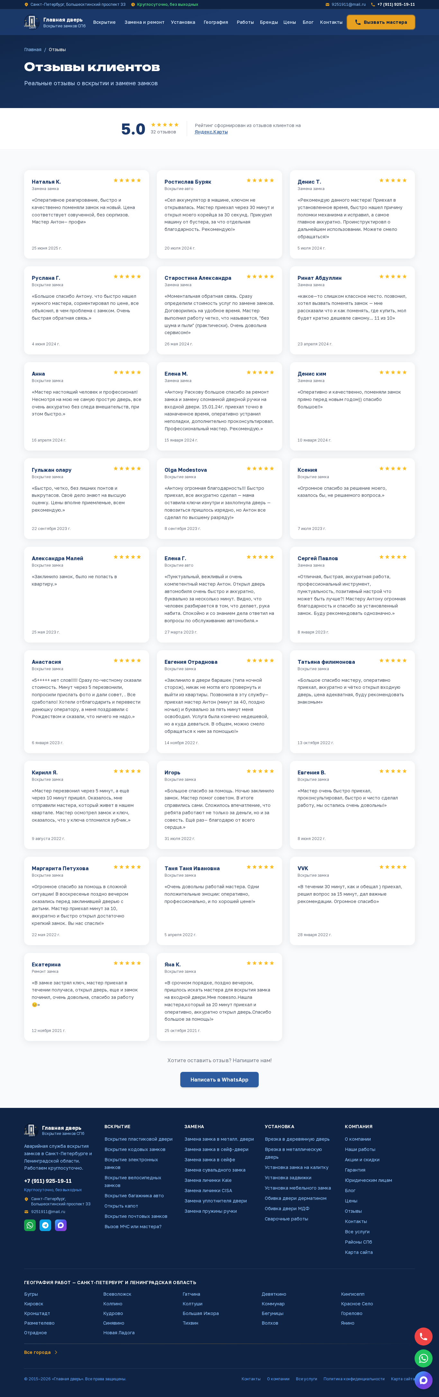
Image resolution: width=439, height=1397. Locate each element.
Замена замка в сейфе (209, 1159)
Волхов (270, 1323)
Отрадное (35, 1332)
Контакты (331, 22)
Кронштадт (37, 1313)
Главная (32, 49)
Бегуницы (272, 1313)
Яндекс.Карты (211, 131)
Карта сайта (359, 1252)
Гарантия (355, 1170)
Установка (183, 22)
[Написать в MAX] (424, 1380)
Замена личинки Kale (208, 1180)
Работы (245, 22)
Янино (347, 1323)
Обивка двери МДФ (287, 1208)
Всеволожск (117, 1294)
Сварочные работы (286, 1218)
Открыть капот (121, 1206)
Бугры (31, 1294)
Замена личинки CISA (208, 1190)
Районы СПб (358, 1242)
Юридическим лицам (368, 1180)
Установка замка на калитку (296, 1167)
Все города (37, 1352)
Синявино (113, 1323)
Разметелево (39, 1323)
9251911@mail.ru (349, 4)
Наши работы (360, 1149)
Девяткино (274, 1294)
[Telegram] (45, 1225)
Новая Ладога (119, 1332)
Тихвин (190, 1323)
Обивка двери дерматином (296, 1198)
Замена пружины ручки (210, 1211)
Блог (308, 22)
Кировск (33, 1303)
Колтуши (192, 1303)
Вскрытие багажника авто (134, 1195)
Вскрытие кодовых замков (135, 1149)
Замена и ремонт (145, 22)
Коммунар (273, 1303)
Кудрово (113, 1313)
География (216, 22)
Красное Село (357, 1303)
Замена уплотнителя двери (215, 1200)
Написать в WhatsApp (219, 1079)
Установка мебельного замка (298, 1188)
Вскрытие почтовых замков (135, 1216)
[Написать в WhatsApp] (424, 1358)
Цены (289, 22)
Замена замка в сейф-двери (216, 1149)
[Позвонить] (424, 1337)
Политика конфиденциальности (354, 1378)
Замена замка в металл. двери (219, 1139)
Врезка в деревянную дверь (297, 1139)
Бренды (269, 22)
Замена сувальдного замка (215, 1170)
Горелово (352, 1313)
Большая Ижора (201, 1313)
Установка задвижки (288, 1177)
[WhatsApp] (30, 1225)
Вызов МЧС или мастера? (133, 1226)
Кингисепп (352, 1294)
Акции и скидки (362, 1159)
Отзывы (353, 1211)
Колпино (112, 1303)
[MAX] (61, 1225)
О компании (358, 1139)
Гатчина (191, 1294)
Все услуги (357, 1231)
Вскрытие (104, 22)
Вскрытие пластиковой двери (138, 1139)
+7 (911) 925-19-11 (396, 4)
